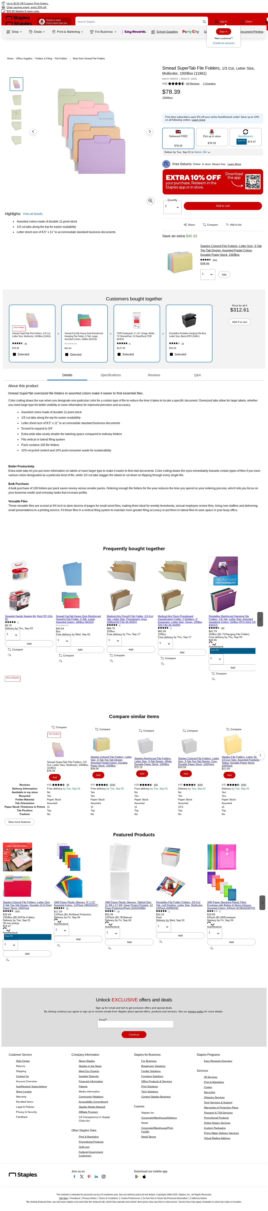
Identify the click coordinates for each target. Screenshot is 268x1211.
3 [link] (119, 625)
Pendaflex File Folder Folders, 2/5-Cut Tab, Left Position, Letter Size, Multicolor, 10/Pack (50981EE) (179, 905)
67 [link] (67, 908)
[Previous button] (33, 131)
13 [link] (118, 911)
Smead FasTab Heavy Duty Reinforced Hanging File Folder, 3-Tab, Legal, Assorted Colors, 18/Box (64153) (78, 619)
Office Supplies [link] (24, 58)
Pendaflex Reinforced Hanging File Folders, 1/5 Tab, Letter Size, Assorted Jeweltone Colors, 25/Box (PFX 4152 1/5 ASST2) (232, 620)
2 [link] (220, 911)
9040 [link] (215, 260)
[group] (29, 619)
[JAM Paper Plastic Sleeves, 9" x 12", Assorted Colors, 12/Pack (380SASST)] (78, 871)
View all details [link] (32, 213)
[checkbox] (32, 354)
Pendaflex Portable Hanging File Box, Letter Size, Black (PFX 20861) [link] (187, 335)
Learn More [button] (234, 164)
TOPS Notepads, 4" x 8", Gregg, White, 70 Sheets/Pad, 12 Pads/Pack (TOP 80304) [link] (136, 336)
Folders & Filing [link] (43, 58)
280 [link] (222, 628)
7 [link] (169, 911)
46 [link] (26, 343)
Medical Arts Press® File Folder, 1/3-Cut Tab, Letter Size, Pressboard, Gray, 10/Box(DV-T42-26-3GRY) (130, 619)
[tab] (67, 375)
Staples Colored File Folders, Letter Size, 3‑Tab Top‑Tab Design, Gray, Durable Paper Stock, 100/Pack (198, 761)
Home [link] (10, 58)
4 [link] (129, 343)
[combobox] (141, 22)
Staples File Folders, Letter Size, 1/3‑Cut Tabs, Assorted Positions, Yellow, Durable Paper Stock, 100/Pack (241, 761)
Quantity (172, 200)
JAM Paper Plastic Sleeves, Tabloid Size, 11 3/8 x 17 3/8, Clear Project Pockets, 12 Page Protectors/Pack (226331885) (129, 905)
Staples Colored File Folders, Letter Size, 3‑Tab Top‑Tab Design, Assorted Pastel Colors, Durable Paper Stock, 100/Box (231, 250)
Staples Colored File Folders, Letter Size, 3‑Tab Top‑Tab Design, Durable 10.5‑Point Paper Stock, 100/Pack (27, 905)
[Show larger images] (151, 201)
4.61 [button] (164, 83)
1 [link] (18, 622)
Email (102, 1019)
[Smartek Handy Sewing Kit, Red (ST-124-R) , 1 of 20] (29, 585)
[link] (45, 3)
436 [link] (156, 784)
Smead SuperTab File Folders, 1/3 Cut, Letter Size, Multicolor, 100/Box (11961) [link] (31, 335)
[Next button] (150, 131)
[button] (204, 21)
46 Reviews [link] (192, 83)
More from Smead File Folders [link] (89, 58)
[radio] (178, 137)
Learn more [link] (198, 119)
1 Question (209, 83)
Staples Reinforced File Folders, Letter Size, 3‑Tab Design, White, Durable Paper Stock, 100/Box (153, 761)
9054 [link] (17, 911)
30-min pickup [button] (11, 923)
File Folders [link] (61, 58)
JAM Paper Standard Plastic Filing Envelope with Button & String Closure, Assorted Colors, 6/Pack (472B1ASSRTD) (231, 905)
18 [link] (183, 343)
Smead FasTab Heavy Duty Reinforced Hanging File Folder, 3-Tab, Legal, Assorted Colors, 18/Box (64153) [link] (84, 336)
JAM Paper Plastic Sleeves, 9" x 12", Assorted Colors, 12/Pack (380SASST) (76, 904)
